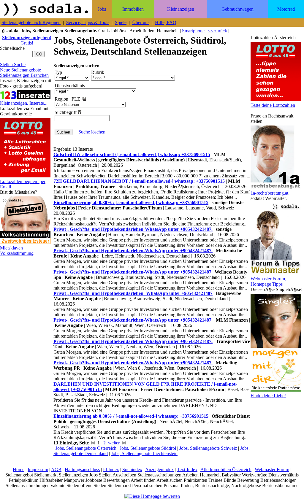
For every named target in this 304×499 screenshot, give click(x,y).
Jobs (102, 9)
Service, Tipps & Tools (87, 22)
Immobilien (133, 9)
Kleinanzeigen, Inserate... (24, 103)
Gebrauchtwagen (237, 9)
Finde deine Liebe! (268, 395)
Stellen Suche (13, 64)
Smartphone (193, 30)
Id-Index (111, 469)
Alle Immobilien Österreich (225, 469)
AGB (56, 469)
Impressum (38, 469)
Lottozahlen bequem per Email (22, 184)
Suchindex (132, 469)
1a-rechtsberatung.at (269, 193)
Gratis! (26, 40)
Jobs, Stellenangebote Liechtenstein (144, 453)
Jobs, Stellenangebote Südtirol (148, 448)
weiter (114, 442)
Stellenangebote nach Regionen (31, 22)
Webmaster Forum (272, 469)
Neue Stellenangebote (20, 69)
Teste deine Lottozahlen (273, 105)
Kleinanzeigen (180, 9)
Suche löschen (91, 131)
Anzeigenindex (159, 469)
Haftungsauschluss (82, 469)
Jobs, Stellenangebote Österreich (86, 448)
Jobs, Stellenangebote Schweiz (208, 448)
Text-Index (187, 469)
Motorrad (286, 9)
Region (61, 98)
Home (18, 469)
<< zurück (217, 30)
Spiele (120, 22)
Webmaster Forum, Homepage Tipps (268, 281)
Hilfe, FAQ (165, 22)
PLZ (76, 98)
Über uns (140, 22)
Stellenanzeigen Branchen (24, 75)
